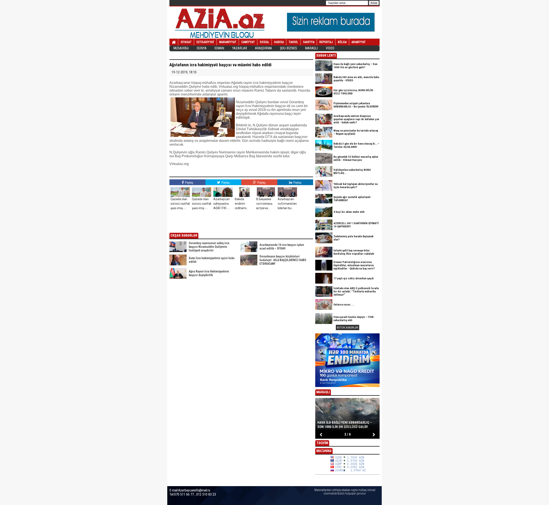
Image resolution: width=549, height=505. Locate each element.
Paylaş (188, 182)
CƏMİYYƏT (248, 42)
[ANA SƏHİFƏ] (174, 42)
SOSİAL (264, 42)
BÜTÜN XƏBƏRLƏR (347, 327)
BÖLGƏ (342, 42)
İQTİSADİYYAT (205, 42)
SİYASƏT (186, 42)
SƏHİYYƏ (308, 42)
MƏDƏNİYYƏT (227, 42)
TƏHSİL (293, 42)
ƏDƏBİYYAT (358, 42)
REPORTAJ (326, 42)
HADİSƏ (279, 42)
